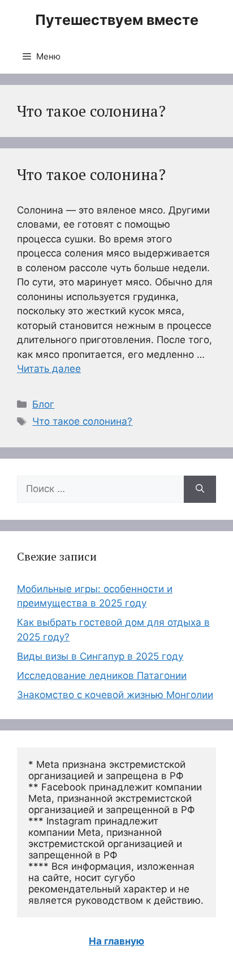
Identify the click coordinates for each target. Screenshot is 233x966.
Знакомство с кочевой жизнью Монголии (115, 694)
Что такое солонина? (91, 174)
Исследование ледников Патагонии (102, 675)
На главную (116, 941)
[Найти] (200, 489)
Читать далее (49, 368)
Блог (43, 404)
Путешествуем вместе (117, 19)
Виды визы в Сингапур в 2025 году (100, 656)
